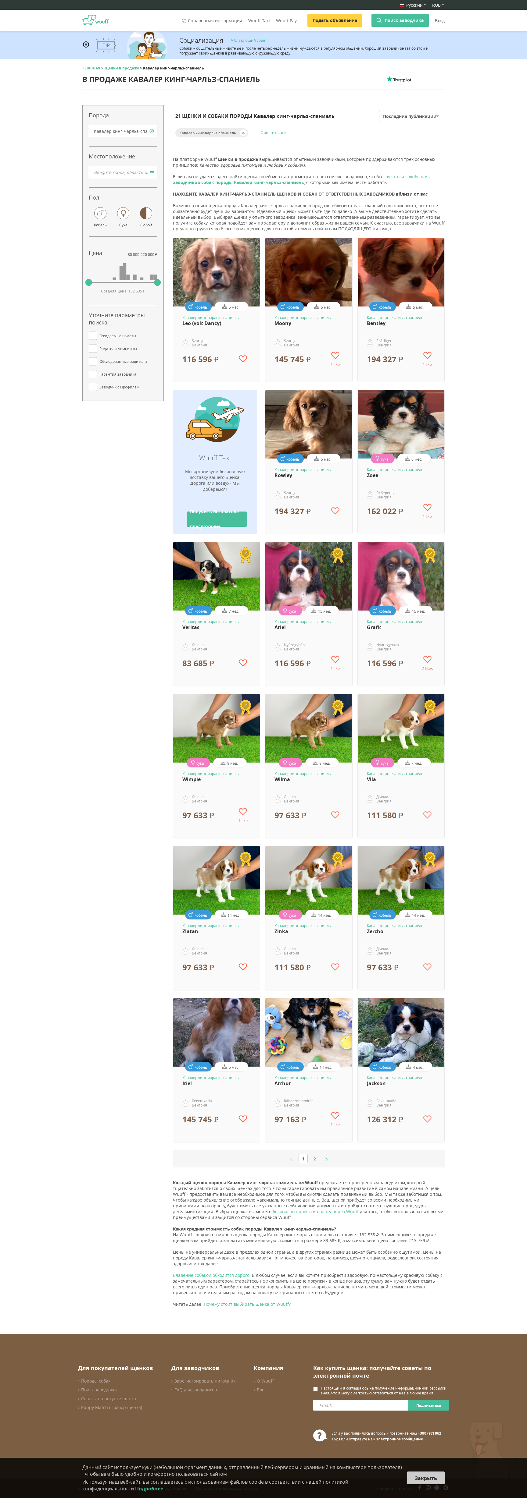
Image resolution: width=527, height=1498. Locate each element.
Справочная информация (215, 20)
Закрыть (426, 1478)
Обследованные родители (123, 361)
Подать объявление (335, 20)
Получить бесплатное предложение (214, 519)
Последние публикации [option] (409, 116)
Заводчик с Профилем (119, 386)
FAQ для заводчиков (195, 1390)
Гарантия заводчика (117, 374)
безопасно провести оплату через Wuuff (316, 1211)
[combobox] (123, 131)
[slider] (88, 282)
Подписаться (428, 1405)
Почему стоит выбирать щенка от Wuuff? (247, 1304)
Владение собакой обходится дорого (211, 1275)
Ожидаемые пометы (117, 335)
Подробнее (149, 1488)
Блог (261, 1390)
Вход (440, 20)
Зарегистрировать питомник (204, 1381)
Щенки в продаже (122, 68)
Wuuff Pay (286, 20)
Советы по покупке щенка (108, 1398)
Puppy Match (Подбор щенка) (111, 1407)
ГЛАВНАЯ (91, 68)
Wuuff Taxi (259, 20)
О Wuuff (265, 1381)
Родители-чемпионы (118, 348)
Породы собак (95, 1381)
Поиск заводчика (404, 20)
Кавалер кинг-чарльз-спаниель (208, 132)
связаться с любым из (301, 179)
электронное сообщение (399, 1439)
